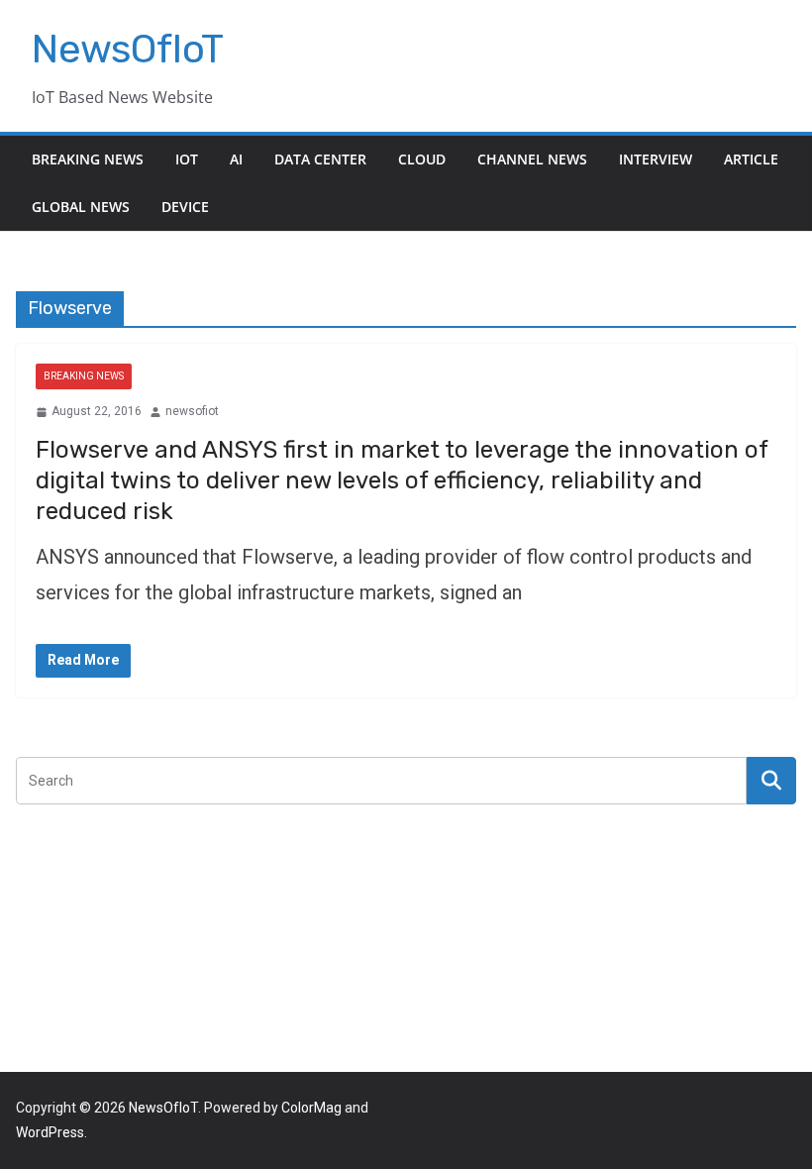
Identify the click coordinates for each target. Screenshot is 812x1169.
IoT (186, 159)
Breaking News (88, 159)
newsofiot (192, 411)
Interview (655, 159)
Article (751, 159)
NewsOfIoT (128, 49)
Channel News (532, 159)
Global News (81, 206)
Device (185, 206)
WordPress (50, 1132)
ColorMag (311, 1108)
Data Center (320, 159)
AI (236, 159)
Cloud (422, 159)
